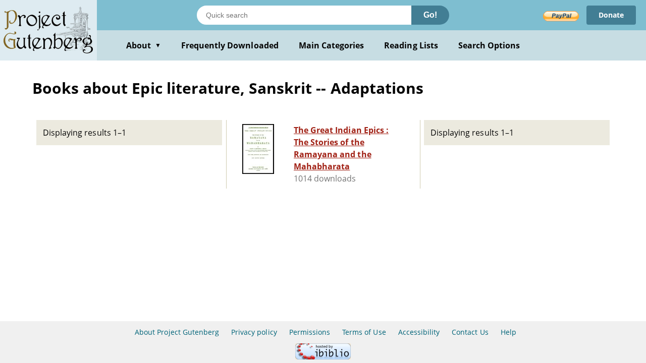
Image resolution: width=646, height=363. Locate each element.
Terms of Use (364, 332)
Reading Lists (411, 45)
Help (508, 332)
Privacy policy (254, 332)
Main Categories (331, 45)
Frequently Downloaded (230, 45)
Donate (611, 15)
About (143, 45)
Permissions (309, 332)
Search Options (489, 45)
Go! (430, 15)
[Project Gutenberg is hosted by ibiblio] (323, 356)
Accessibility (419, 332)
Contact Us (470, 332)
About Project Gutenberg (177, 332)
